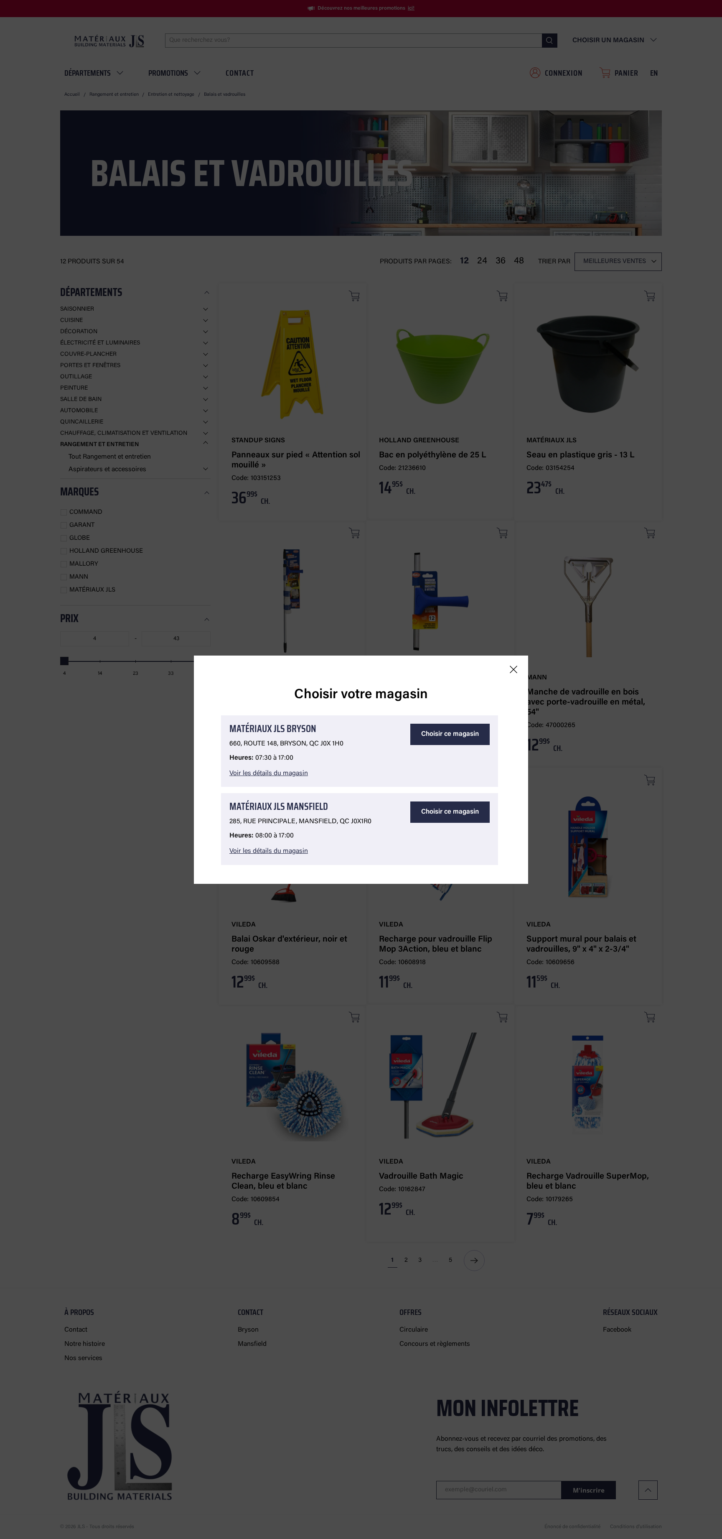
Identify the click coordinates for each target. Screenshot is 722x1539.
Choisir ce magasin (450, 734)
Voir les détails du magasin (268, 773)
